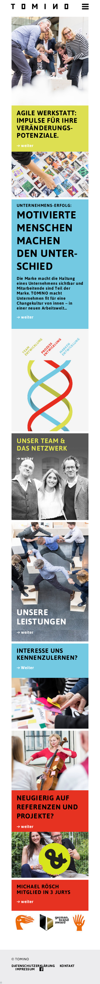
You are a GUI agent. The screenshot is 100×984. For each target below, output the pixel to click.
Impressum (25, 969)
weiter (27, 145)
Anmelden (1, 981)
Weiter (27, 667)
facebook (41, 969)
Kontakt (67, 966)
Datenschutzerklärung (33, 966)
